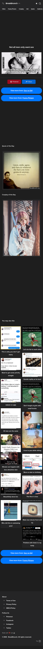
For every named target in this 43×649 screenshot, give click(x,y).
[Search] (40, 3)
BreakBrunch (12, 637)
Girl (27, 9)
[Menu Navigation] (3, 3)
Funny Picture (12, 9)
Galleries (40, 9)
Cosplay (21, 9)
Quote (33, 9)
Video (3, 9)
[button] (36, 3)
